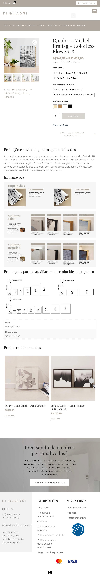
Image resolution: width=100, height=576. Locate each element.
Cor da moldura (60, 101)
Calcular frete (60, 125)
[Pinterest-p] (12, 509)
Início (7, 25)
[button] (94, 11)
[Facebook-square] (3, 509)
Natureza (19, 25)
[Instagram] (8, 509)
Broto (13, 89)
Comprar (73, 116)
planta (25, 93)
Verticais (9, 96)
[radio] (58, 73)
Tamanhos (58, 67)
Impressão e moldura (63, 84)
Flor (29, 89)
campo (22, 89)
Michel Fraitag (12, 93)
